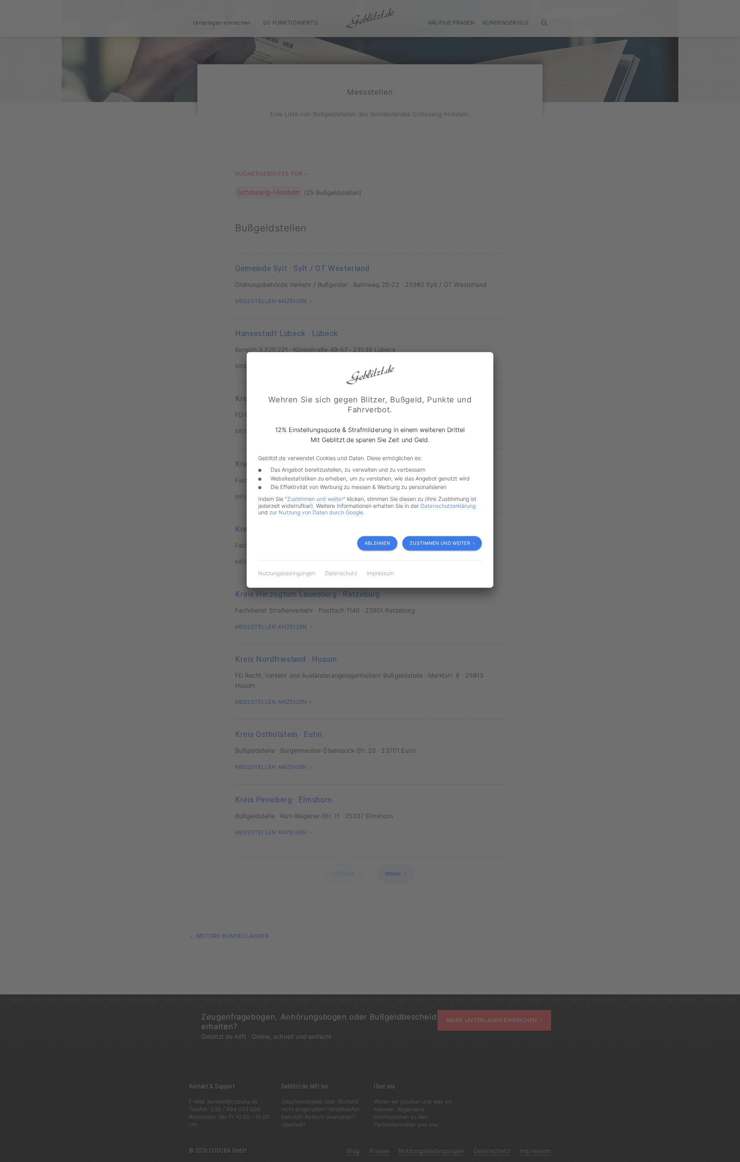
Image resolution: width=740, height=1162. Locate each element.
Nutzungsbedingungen (286, 573)
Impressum (380, 573)
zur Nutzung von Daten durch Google (316, 512)
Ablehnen (377, 543)
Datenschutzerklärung (448, 505)
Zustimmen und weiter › (442, 543)
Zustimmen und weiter (315, 499)
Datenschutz (341, 573)
